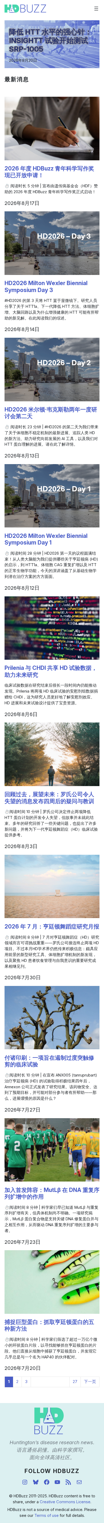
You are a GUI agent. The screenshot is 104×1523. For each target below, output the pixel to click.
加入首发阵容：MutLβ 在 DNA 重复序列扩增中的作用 (52, 1193)
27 (75, 1381)
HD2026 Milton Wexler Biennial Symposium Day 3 (46, 286)
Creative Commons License (65, 1501)
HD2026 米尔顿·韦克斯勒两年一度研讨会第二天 (51, 412)
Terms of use (46, 1515)
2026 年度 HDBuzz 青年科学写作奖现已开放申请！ (49, 171)
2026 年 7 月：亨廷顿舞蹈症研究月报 (52, 926)
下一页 (90, 1381)
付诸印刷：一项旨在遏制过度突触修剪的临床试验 (49, 1061)
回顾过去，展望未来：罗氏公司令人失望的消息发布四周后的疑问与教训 (49, 797)
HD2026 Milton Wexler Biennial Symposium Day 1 (46, 539)
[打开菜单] (96, 8)
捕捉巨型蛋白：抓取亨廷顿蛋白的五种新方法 (49, 1325)
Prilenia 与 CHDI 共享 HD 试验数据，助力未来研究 (51, 671)
